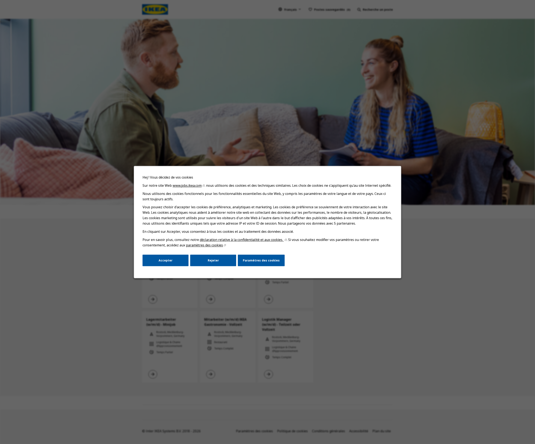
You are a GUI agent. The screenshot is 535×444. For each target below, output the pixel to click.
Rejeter (213, 260)
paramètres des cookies (204, 245)
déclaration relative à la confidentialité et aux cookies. (242, 239)
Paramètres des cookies (261, 260)
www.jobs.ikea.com (187, 185)
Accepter (165, 260)
